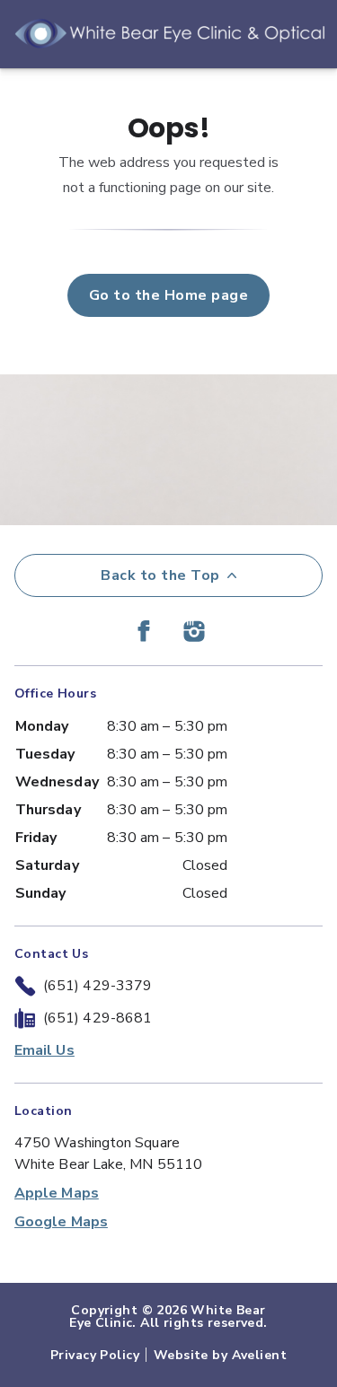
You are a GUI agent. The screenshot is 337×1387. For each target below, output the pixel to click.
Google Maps (61, 1222)
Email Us (44, 1050)
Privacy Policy (94, 1355)
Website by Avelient (220, 1355)
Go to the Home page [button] (168, 295)
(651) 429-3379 (97, 986)
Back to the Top (160, 575)
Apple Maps (56, 1193)
